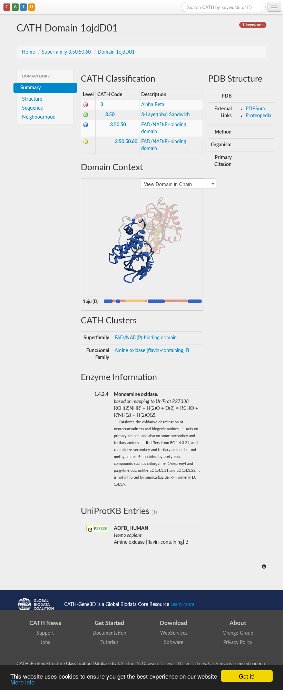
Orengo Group (238, 633)
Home (29, 52)
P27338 (100, 529)
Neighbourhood (39, 117)
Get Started (109, 623)
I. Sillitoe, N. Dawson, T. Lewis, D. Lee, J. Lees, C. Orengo (173, 664)
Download (173, 623)
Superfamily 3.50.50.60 (67, 52)
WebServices (173, 633)
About (238, 623)
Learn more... (183, 604)
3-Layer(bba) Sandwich (165, 114)
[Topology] (85, 124)
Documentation (109, 633)
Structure (32, 99)
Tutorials (109, 642)
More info (22, 682)
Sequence (32, 108)
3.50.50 (118, 124)
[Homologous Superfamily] (85, 141)
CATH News (45, 623)
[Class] (85, 104)
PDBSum (255, 109)
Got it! (247, 676)
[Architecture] (85, 114)
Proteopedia (258, 115)
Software (173, 642)
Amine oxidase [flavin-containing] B (152, 350)
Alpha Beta (152, 104)
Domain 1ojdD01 (116, 52)
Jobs (45, 642)
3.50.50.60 (126, 141)
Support (45, 633)
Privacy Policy (237, 642)
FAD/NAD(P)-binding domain (146, 337)
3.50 (110, 114)
